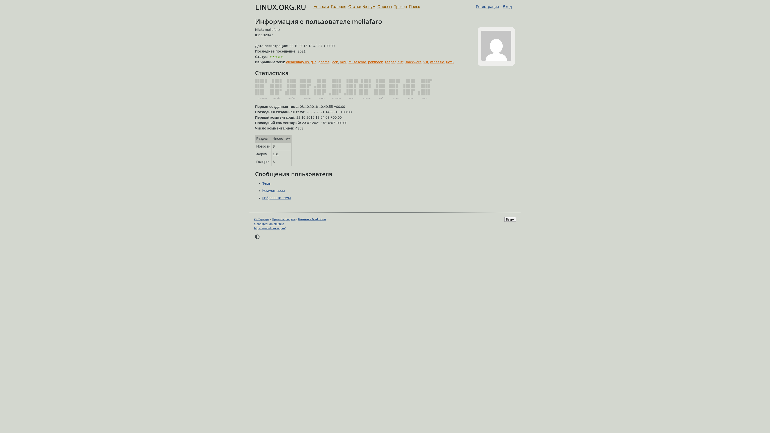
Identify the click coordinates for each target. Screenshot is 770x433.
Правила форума (284, 219)
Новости (321, 6)
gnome (323, 62)
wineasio (437, 62)
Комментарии (273, 191)
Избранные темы (276, 198)
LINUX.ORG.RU (280, 7)
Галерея (338, 6)
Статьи (354, 6)
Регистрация (487, 6)
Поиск (414, 6)
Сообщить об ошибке (269, 224)
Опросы (384, 6)
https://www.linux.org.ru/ (270, 228)
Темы (266, 183)
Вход (507, 6)
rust (400, 62)
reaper (390, 62)
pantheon (375, 62)
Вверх (510, 219)
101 (276, 154)
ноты (450, 62)
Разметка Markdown (312, 219)
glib (313, 62)
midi (343, 62)
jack (334, 62)
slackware (413, 62)
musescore (357, 62)
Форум (369, 6)
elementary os (297, 62)
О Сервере (261, 219)
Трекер (400, 6)
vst (426, 62)
